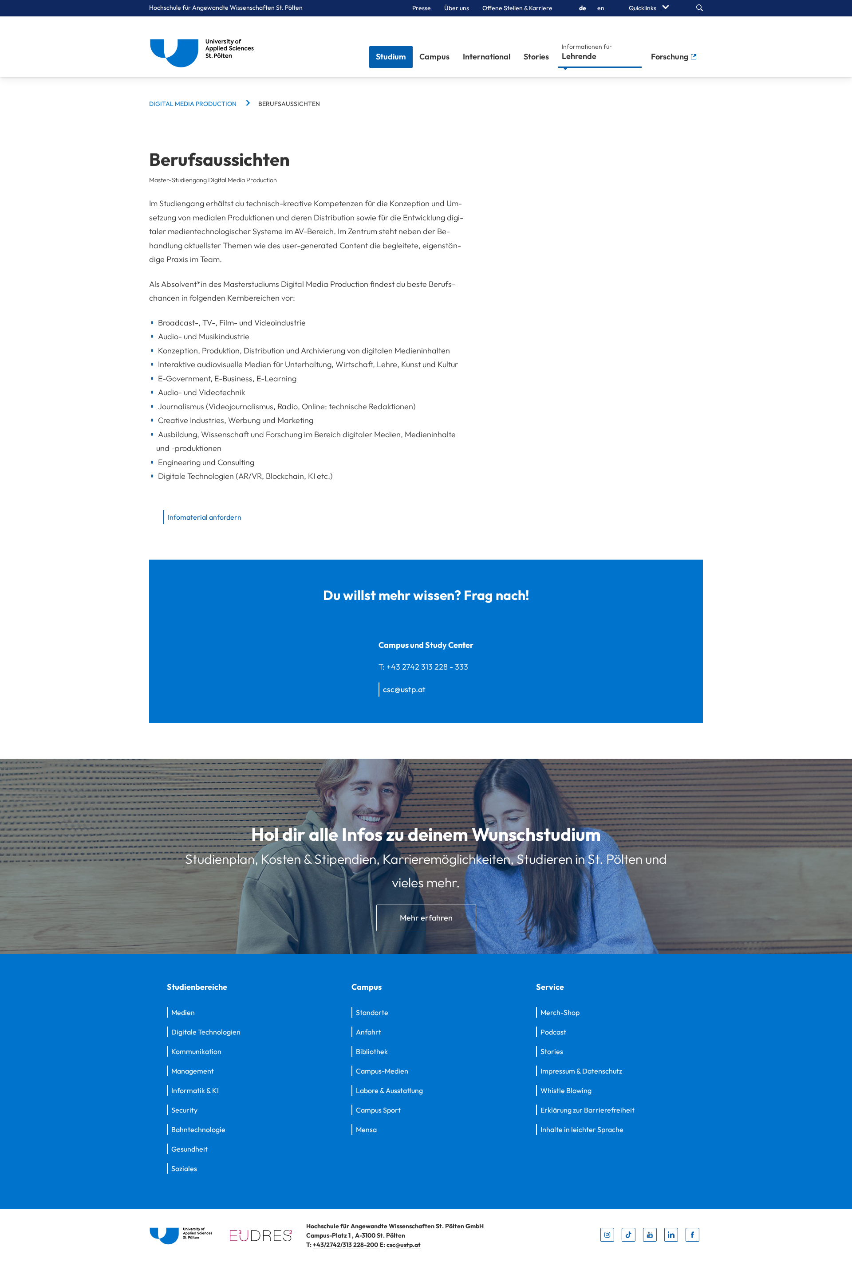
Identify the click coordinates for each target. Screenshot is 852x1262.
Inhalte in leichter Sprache (581, 1129)
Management (192, 1070)
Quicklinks (643, 8)
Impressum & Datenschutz (581, 1070)
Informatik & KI (195, 1090)
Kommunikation (196, 1051)
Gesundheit (189, 1148)
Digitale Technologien (206, 1031)
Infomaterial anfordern (204, 517)
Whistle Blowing (566, 1090)
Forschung (670, 56)
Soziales (184, 1168)
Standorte (372, 1012)
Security (184, 1109)
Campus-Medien (382, 1070)
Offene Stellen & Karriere (517, 8)
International (486, 56)
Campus (434, 56)
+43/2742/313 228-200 (346, 1245)
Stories (536, 56)
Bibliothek (372, 1051)
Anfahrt (368, 1031)
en (600, 8)
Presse (421, 8)
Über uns (456, 8)
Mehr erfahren (426, 918)
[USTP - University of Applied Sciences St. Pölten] (204, 46)
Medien (183, 1012)
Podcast (553, 1031)
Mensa (366, 1129)
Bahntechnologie (198, 1129)
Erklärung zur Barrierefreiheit (587, 1109)
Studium (391, 56)
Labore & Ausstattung (389, 1090)
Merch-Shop (560, 1012)
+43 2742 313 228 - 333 (427, 667)
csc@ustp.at (404, 689)
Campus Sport (378, 1109)
